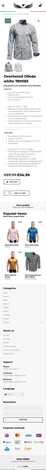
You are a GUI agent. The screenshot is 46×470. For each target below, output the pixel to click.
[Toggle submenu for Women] (41, 322)
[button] (39, 21)
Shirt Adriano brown (10, 276)
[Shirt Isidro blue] (33, 232)
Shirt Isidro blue (32, 245)
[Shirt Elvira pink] (13, 232)
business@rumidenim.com (14, 382)
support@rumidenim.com (14, 375)
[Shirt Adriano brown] (13, 262)
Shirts (5, 14)
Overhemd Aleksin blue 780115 (33, 276)
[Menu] (3, 5)
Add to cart (20, 193)
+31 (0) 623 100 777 (11, 369)
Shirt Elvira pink (11, 245)
